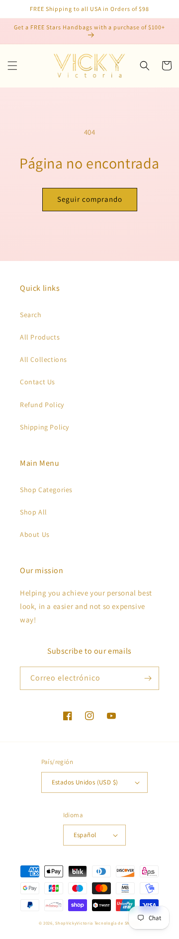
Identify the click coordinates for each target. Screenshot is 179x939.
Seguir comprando (89, 199)
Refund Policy (42, 404)
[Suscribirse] (148, 678)
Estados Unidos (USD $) (85, 782)
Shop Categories (46, 489)
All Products (40, 337)
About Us (35, 534)
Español (85, 835)
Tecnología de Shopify (117, 923)
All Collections (43, 359)
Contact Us (37, 381)
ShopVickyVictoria (74, 923)
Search (31, 314)
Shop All (33, 512)
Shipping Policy (44, 427)
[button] (12, 66)
